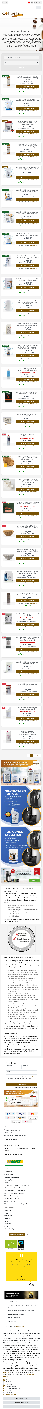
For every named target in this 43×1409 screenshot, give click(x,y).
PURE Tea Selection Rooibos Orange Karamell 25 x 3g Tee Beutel (27, 393)
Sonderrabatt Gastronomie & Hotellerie (17, 1185)
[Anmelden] (3, 2)
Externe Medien (11, 1386)
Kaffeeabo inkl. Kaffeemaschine (15, 1190)
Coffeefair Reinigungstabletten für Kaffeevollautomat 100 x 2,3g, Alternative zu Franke (27, 123)
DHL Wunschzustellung (13, 1388)
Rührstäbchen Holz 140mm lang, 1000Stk (27, 415)
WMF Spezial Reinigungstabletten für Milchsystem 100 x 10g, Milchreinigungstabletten (27, 639)
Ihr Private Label (10, 1201)
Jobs (6, 1226)
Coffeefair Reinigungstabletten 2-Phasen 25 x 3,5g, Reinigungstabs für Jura (27, 257)
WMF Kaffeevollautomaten (30, 1340)
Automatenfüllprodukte (22, 1336)
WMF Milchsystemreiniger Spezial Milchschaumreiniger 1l (27, 708)
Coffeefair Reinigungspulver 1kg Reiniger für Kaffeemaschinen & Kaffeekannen (27, 302)
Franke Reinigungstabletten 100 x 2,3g (27, 684)
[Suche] (38, 7)
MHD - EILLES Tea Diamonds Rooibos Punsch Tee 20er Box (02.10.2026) (27, 503)
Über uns (8, 1223)
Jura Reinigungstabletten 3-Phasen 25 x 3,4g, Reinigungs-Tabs (27, 572)
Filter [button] (22, 67)
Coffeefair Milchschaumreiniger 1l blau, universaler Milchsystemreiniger (27, 100)
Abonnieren (22, 1085)
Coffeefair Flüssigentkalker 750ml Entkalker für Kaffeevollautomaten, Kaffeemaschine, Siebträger (27, 347)
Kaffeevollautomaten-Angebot (14, 1193)
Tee (4, 1338)
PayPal (8, 1390)
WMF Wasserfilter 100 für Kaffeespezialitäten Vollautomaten (27, 594)
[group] (9, 82)
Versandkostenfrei (14, 1314)
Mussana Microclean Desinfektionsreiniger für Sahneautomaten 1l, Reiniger (27, 733)
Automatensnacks (34, 1336)
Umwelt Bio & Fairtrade (12, 1198)
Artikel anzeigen (27, 199)
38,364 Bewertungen (21, 1279)
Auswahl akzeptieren (21, 1402)
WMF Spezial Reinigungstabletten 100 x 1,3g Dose (27, 614)
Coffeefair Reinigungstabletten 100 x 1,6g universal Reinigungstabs (27, 212)
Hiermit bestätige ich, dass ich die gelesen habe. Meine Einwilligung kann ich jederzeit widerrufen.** (22, 1078)
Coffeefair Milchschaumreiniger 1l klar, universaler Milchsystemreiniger (27, 234)
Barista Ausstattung (11, 1196)
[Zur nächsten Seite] (40, 755)
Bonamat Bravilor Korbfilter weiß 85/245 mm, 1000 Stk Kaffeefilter (27, 550)
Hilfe (6, 1182)
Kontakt (29, 1235)
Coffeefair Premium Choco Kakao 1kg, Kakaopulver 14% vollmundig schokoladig (27, 78)
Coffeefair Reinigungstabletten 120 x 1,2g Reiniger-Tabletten (27, 662)
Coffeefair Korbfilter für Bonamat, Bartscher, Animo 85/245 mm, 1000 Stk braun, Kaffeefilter (27, 458)
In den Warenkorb (28, 86)
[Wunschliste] (32, 2)
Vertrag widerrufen (17, 1235)
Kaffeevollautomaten (16, 1340)
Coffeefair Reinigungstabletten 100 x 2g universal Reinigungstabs (27, 190)
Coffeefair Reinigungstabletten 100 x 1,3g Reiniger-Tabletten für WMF (27, 279)
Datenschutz (9, 1210)
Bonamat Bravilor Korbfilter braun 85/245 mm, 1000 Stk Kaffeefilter (27, 526)
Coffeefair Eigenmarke (12, 1229)
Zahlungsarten (9, 1175)
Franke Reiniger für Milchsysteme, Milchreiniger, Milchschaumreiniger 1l (27, 324)
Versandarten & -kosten (12, 1177)
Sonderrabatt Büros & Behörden (15, 1188)
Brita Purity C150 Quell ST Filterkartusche (28, 435)
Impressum (8, 1216)
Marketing (9, 1384)
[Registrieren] (7, 2)
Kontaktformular (12, 1139)
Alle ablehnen (21, 1406)
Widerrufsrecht (9, 1180)
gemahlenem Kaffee (25, 1333)
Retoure (7, 1218)
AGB (6, 1213)
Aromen (8, 1338)
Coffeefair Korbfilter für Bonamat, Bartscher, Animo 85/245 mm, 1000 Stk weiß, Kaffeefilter (27, 481)
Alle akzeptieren (21, 1398)
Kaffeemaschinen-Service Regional (16, 1204)
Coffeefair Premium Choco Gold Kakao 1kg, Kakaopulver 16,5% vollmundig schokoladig (27, 146)
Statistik (8, 1382)
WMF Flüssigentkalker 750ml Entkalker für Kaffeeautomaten (27, 369)
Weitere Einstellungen (9, 1394)
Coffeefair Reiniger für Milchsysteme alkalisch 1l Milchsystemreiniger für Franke (27, 168)
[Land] (29, 2)
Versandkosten (33, 88)
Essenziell (9, 1380)
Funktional (9, 1392)
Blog (6, 1221)
